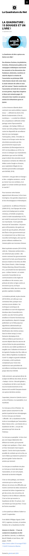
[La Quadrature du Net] (14, 9)
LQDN (17, 553)
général (10, 553)
